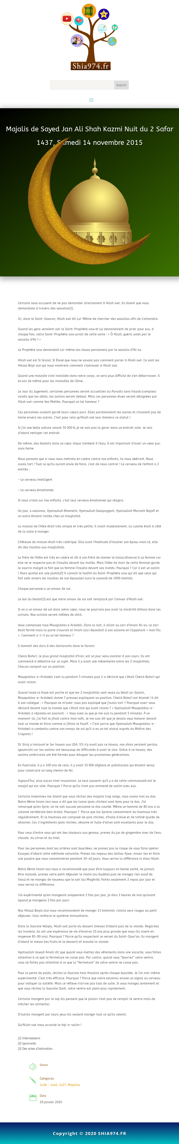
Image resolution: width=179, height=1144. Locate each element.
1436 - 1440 (48, 1085)
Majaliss (74, 1085)
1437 (62, 1085)
